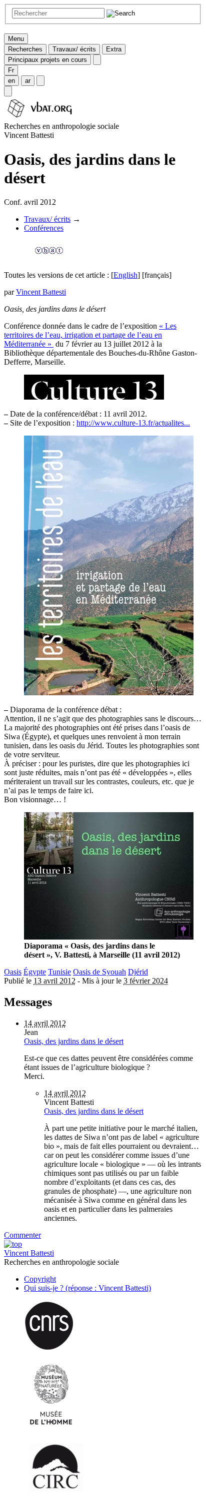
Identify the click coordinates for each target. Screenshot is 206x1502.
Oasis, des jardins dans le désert (74, 1041)
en (11, 80)
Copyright (40, 1279)
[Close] (97, 59)
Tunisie (59, 972)
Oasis (13, 972)
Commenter (22, 1235)
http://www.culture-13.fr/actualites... (133, 423)
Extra (114, 49)
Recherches (25, 49)
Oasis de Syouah (99, 972)
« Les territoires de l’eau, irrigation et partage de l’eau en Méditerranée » (90, 335)
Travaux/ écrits (74, 49)
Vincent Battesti (41, 292)
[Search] (8, 91)
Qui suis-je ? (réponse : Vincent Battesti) (87, 1288)
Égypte (35, 972)
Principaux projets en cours (47, 59)
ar (27, 80)
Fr (11, 70)
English (126, 275)
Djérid (138, 972)
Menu (16, 38)
